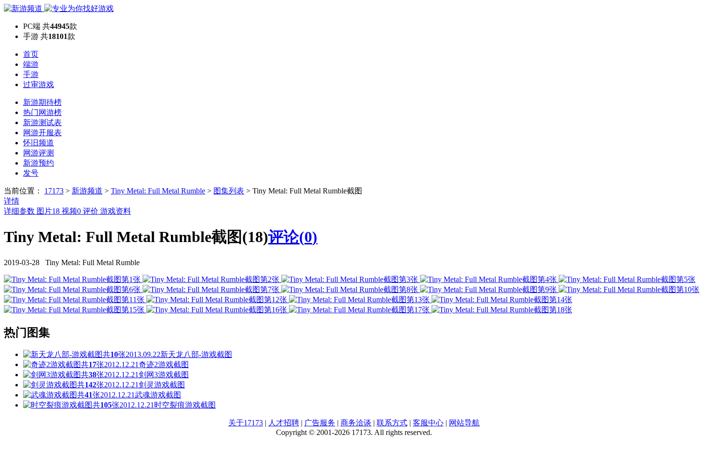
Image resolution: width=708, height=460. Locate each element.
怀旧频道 (38, 143)
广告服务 (319, 423)
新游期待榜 (42, 102)
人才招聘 (283, 423)
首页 (31, 54)
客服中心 (428, 423)
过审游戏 (38, 84)
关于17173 (245, 423)
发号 (31, 173)
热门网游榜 (42, 112)
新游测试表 (42, 122)
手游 (31, 74)
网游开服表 (42, 132)
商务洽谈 (356, 423)
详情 (11, 201)
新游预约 (38, 163)
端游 (31, 64)
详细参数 (20, 211)
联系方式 (392, 423)
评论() (292, 236)
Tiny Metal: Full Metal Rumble (158, 191)
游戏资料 (115, 211)
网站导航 (464, 423)
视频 (71, 211)
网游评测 (38, 153)
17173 (54, 191)
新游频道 (87, 191)
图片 (48, 211)
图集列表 (228, 191)
